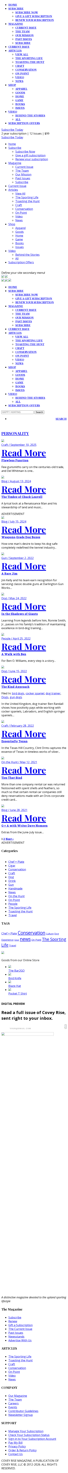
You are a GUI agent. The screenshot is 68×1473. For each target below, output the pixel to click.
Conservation (26, 69)
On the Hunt (16, 896)
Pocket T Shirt (17, 993)
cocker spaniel (35, 693)
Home (19, 96)
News (19, 81)
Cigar (11, 865)
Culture (50, 933)
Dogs (4, 697)
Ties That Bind (11, 777)
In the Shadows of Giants (19, 614)
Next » (10, 839)
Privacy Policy (17, 1446)
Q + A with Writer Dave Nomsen (24, 825)
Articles (15, 50)
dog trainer (53, 693)
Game (19, 100)
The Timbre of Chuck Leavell (21, 497)
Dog (11, 877)
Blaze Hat (14, 986)
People (12, 904)
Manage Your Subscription (25, 1431)
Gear (16, 939)
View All (21, 54)
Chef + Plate (16, 862)
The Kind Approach (15, 686)
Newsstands (16, 1336)
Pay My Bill (15, 1443)
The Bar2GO (16, 971)
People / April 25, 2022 (16, 638)
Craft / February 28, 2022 (17, 726)
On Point (22, 73)
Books (20, 104)
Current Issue (25, 27)
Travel (12, 915)
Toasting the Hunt (29, 62)
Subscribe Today (12, 130)
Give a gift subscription (33, 16)
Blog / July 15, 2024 (13, 521)
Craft (19, 66)
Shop (12, 85)
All (18, 119)
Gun (11, 885)
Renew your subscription (34, 20)
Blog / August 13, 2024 (16, 481)
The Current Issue (20, 1329)
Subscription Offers (24, 123)
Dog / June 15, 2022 (14, 671)
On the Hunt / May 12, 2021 (19, 762)
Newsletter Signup (20, 1415)
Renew (12, 1321)
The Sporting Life (29, 58)
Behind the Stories (30, 115)
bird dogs (18, 693)
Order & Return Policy (22, 1450)
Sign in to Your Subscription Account (32, 1439)
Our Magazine (17, 1396)
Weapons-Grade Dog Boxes (20, 537)
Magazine (15, 24)
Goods (20, 92)
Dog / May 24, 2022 (14, 598)
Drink (12, 881)
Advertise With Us (20, 1340)
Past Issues (23, 39)
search (61, 418)
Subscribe (16, 8)
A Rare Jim (9, 573)
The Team (22, 31)
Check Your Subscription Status (29, 1435)
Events (12, 1407)
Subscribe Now (26, 12)
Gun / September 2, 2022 (17, 558)
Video (19, 77)
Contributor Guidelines (23, 1411)
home (12, 4)
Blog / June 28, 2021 (14, 810)
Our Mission (24, 35)
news (25, 939)
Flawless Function (14, 460)
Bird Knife (14, 978)
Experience (7, 939)
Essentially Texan (14, 741)
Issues (20, 108)
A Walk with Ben (13, 654)
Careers (13, 1403)
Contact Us (15, 1454)
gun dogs (16, 697)
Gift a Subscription (20, 1325)
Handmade (15, 888)
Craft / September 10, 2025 (18, 445)
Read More (23, 452)
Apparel (21, 88)
